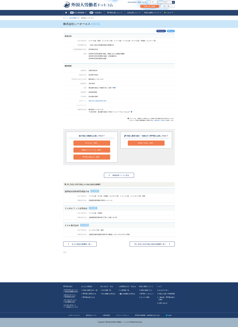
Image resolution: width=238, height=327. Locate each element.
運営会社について (91, 315)
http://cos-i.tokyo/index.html (97, 101)
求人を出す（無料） (91, 143)
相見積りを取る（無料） (146, 143)
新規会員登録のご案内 (134, 2)
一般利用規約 (106, 315)
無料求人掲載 (149, 6)
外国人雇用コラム (146, 290)
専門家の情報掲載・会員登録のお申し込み (147, 315)
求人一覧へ (167, 6)
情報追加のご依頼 (159, 120)
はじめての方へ (163, 290)
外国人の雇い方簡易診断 (166, 294)
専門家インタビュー (147, 294)
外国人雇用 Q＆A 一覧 (90, 290)
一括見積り (96, 13)
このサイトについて (74, 315)
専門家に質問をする (89, 294)
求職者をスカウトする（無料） (91, 150)
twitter (170, 315)
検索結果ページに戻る (120, 175)
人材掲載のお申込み (128, 294)
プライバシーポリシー (122, 315)
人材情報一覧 (124, 290)
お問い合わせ (162, 303)
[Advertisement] (119, 267)
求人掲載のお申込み (108, 294)
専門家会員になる (89, 297)
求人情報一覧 (106, 290)
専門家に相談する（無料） (92, 157)
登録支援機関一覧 (74, 18)
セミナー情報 (144, 297)
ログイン (144, 2)
